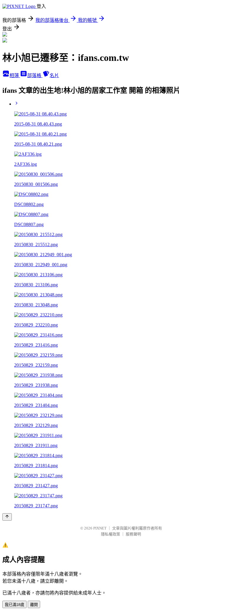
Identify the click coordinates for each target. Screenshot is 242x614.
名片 (54, 75)
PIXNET (100, 528)
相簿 (14, 75)
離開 (34, 604)
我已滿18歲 (14, 604)
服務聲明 (133, 534)
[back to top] (7, 517)
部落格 (34, 75)
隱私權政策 (110, 534)
